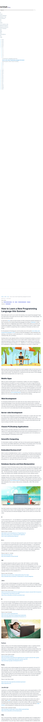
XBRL (1, 31)
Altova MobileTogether (16, 392)
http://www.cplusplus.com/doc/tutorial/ (9, 556)
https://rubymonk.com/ (6, 683)
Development (2, 18)
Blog (9, 7)
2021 (5, 296)
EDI (0, 19)
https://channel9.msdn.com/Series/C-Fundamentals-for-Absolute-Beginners (17, 576)
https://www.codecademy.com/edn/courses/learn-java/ (13, 595)
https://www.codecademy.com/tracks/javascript (11, 710)
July (8, 296)
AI (0, 12)
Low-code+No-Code (4, 24)
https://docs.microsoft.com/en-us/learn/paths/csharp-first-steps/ (15, 574)
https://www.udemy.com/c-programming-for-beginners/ (13, 534)
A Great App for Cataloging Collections (9, 58)
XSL (1, 35)
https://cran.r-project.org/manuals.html (9, 613)
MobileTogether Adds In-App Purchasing (10, 61)
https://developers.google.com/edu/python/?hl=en (12, 660)
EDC (9, 320)
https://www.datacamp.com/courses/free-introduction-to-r (13, 616)
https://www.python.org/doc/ (7, 656)
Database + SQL (3, 17)
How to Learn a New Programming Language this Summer (13, 60)
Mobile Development (4, 25)
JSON (1, 22)
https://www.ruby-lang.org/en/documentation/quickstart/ (13, 681)
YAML (1, 37)
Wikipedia (33, 322)
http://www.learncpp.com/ (6, 554)
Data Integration (3, 15)
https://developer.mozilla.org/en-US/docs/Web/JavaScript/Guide (15, 709)
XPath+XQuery (3, 34)
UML (1, 29)
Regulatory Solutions (4, 27)
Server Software (3, 28)
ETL (1, 21)
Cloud (1, 14)
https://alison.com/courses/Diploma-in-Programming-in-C (13, 533)
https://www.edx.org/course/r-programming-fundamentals (13, 615)
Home (2, 296)
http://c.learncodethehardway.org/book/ (9, 536)
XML (1, 32)
